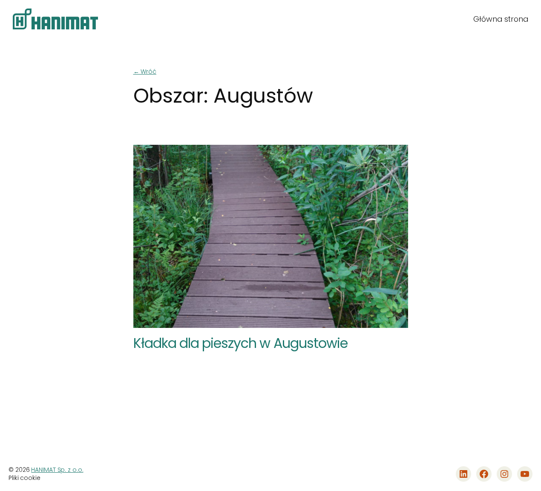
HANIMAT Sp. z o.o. (57, 469)
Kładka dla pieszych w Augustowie (240, 343)
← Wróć (144, 71)
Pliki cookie (24, 478)
